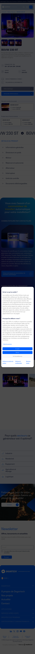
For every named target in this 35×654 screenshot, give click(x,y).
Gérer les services (7, 344)
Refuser (17, 352)
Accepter (17, 348)
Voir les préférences (17, 356)
